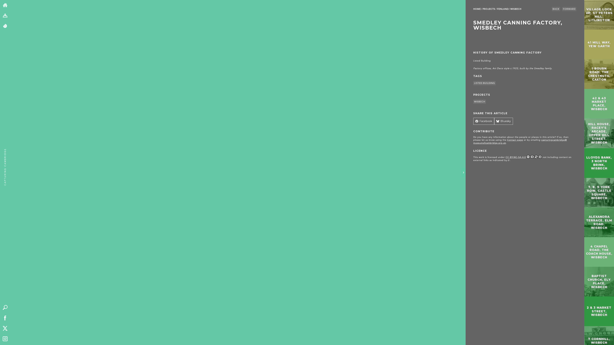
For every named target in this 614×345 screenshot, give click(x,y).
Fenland (503, 9)
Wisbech (515, 9)
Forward (569, 9)
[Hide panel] (463, 172)
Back (556, 9)
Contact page (515, 140)
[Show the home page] (5, 5)
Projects (489, 9)
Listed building (484, 83)
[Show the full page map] (5, 16)
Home (477, 9)
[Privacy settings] (5, 26)
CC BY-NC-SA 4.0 (516, 157)
